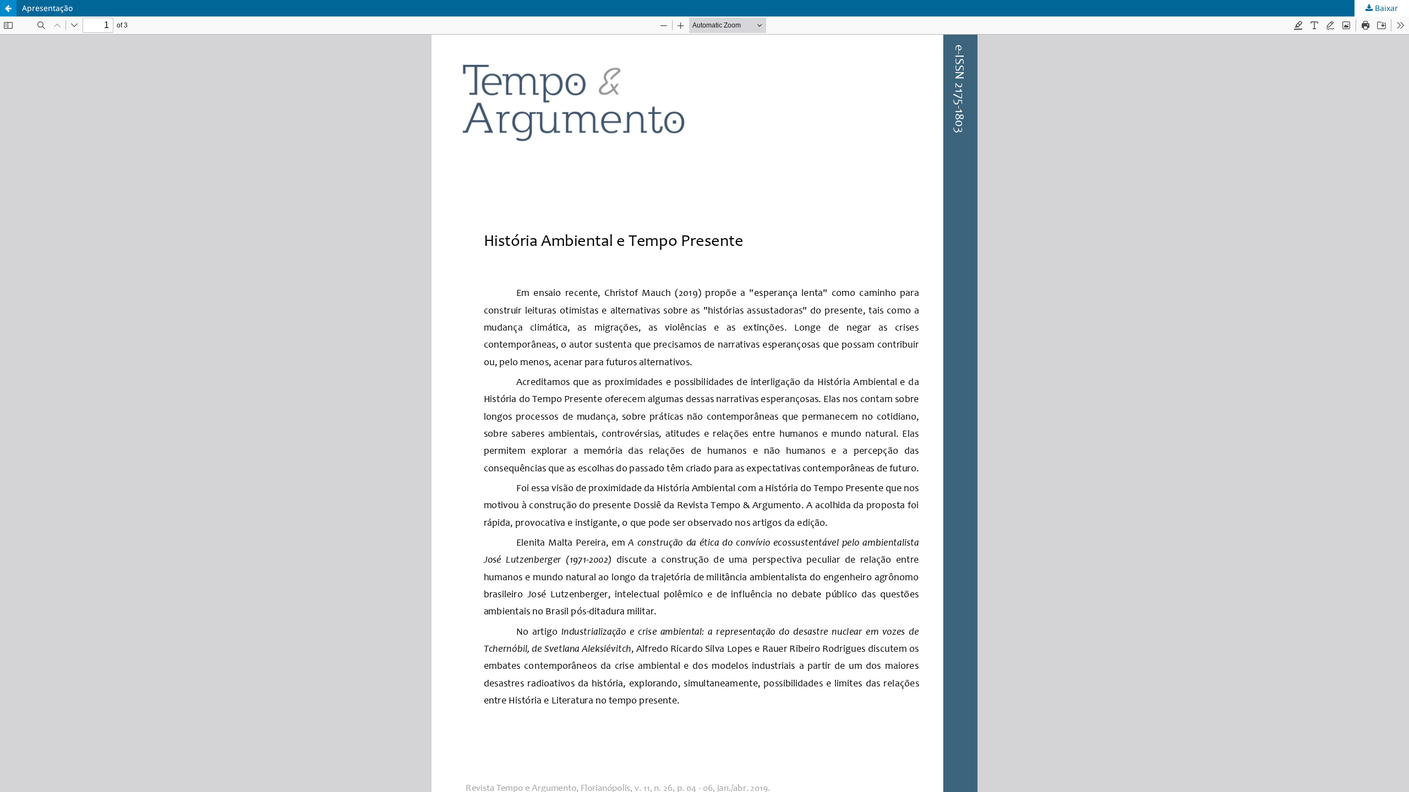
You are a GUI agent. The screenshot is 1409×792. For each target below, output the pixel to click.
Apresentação (47, 8)
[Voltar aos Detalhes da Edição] (8, 8)
